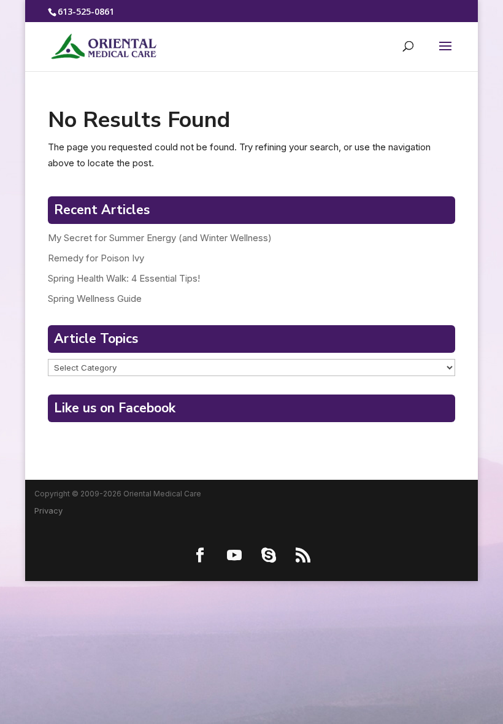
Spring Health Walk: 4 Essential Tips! (124, 278)
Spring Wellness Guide (95, 298)
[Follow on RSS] (303, 555)
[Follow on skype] (268, 555)
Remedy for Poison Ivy (96, 258)
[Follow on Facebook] (200, 555)
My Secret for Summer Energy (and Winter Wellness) (160, 238)
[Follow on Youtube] (234, 555)
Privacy (48, 510)
